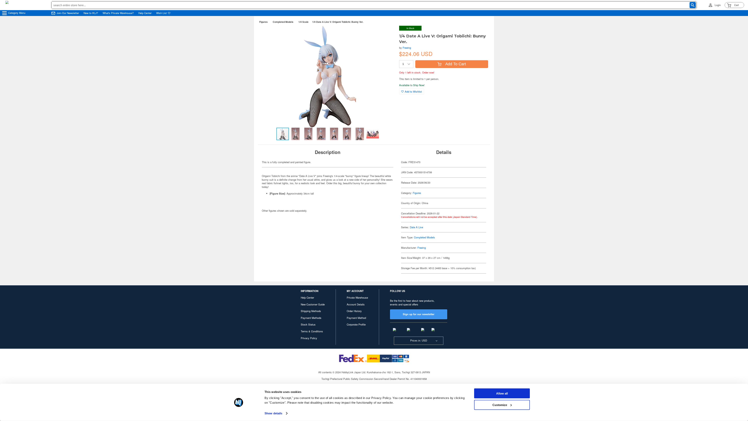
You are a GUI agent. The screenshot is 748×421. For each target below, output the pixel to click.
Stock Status (308, 324)
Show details (273, 413)
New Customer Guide (313, 304)
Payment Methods (311, 318)
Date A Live (416, 227)
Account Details (356, 304)
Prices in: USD (418, 340)
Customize (499, 404)
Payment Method (356, 318)
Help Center (145, 13)
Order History (354, 311)
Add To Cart (455, 64)
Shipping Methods (311, 311)
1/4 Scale (303, 22)
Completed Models (283, 22)
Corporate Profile (356, 324)
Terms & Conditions (312, 331)
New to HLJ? (91, 13)
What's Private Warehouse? (118, 13)
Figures (263, 22)
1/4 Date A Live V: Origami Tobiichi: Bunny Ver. (337, 22)
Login (718, 5)
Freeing (407, 48)
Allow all (502, 393)
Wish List (161, 13)
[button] (388, 33)
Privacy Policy (309, 338)
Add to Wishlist (413, 91)
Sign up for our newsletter (418, 314)
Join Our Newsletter (68, 13)
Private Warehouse (357, 297)
